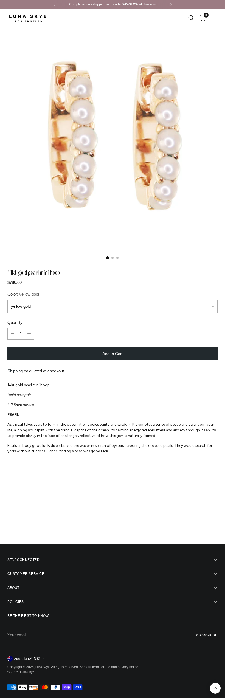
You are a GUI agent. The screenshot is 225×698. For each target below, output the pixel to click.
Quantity (14, 322)
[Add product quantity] (29, 333)
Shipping (15, 371)
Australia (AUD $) (27, 659)
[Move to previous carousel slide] (104, 525)
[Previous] (54, 4)
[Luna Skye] (28, 18)
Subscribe (207, 635)
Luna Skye (42, 667)
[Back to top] (215, 688)
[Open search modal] (191, 17)
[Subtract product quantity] (13, 333)
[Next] (171, 4)
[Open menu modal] (214, 17)
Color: (23, 294)
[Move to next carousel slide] (121, 525)
